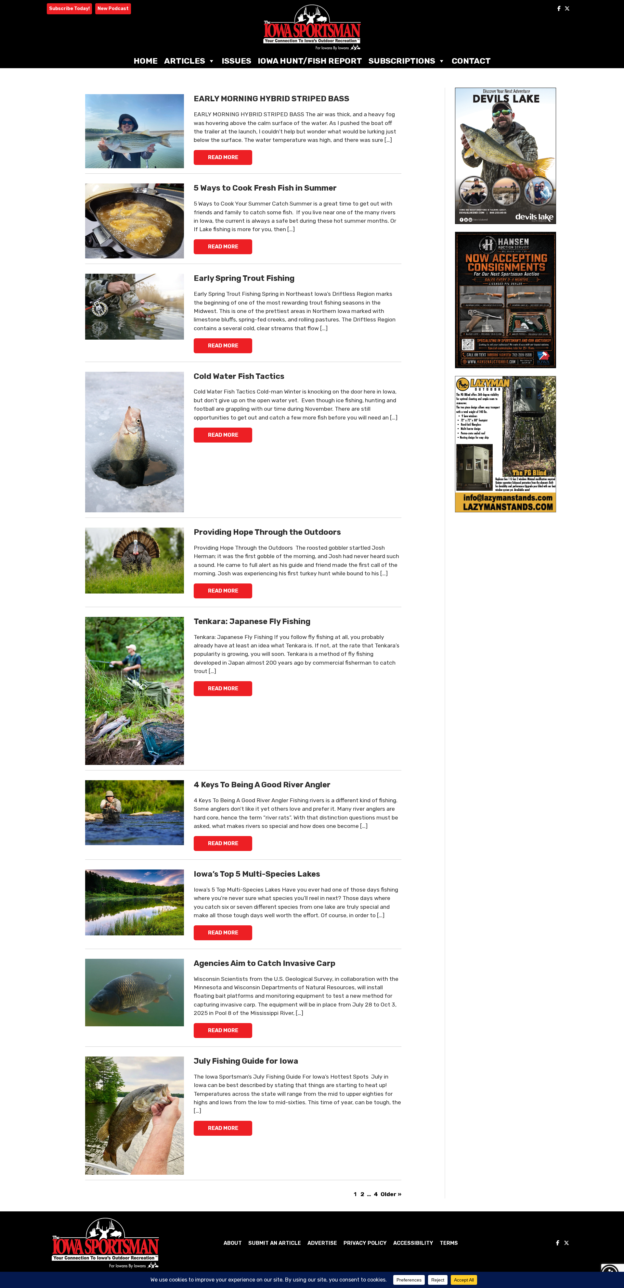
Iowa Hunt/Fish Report (310, 61)
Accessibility (413, 1243)
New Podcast (113, 8)
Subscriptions (402, 61)
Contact (471, 61)
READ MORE (223, 157)
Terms (449, 1243)
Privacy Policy (365, 1243)
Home (146, 61)
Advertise (322, 1243)
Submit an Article (274, 1243)
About (233, 1243)
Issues (236, 61)
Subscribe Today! (69, 8)
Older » (391, 1194)
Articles (184, 61)
